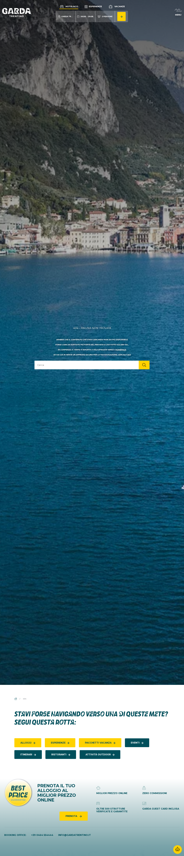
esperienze (58, 742)
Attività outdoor (98, 754)
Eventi (135, 742)
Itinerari (26, 754)
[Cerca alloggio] (121, 16)
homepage (120, 350)
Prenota (72, 816)
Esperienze (95, 6)
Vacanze (119, 6)
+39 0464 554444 (42, 835)
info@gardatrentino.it (74, 835)
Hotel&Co (71, 6)
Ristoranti (58, 754)
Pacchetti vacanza (98, 742)
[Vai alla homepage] (16, 12)
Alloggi (25, 742)
